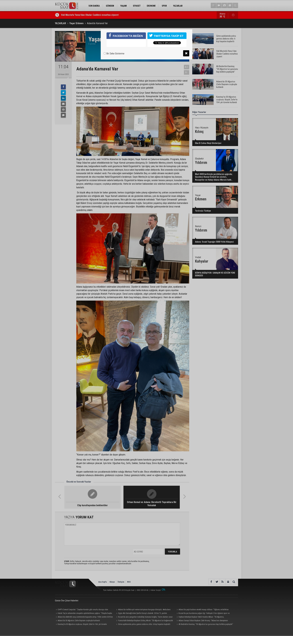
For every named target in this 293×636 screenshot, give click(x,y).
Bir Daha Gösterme (115, 53)
